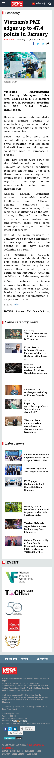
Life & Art (32, 753)
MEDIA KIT (11, 659)
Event (13, 562)
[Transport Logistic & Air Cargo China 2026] (13, 469)
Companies (28, 750)
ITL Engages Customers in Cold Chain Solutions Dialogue (34, 485)
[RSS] (48, 43)
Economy (15, 750)
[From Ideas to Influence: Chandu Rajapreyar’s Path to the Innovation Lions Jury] (13, 348)
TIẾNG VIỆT (42, 3)
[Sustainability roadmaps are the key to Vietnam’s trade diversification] (13, 390)
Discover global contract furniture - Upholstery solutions (35, 370)
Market (6, 753)
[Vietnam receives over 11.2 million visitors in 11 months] (13, 334)
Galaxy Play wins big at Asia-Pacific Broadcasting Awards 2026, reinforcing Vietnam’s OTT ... (36, 546)
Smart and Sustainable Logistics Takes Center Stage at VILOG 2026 (36, 457)
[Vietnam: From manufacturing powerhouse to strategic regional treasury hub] (13, 421)
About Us (42, 659)
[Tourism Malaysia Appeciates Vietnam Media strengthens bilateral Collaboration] (13, 524)
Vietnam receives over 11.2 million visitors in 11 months (36, 336)
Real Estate (18, 753)
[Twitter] (38, 43)
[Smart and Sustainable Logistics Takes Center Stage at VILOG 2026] (13, 455)
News (5, 750)
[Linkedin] (43, 43)
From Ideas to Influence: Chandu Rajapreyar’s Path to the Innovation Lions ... (35, 353)
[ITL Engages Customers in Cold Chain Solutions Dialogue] (13, 482)
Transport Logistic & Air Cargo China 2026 (36, 470)
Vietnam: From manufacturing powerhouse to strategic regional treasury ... (34, 426)
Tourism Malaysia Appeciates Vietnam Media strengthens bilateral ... (35, 527)
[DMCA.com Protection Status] (13, 738)
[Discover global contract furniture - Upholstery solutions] (13, 368)
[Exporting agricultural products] (13, 404)
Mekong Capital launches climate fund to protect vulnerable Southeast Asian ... (36, 511)
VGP (15, 304)
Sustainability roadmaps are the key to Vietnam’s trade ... (36, 392)
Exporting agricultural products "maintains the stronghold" (36, 408)
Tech (39, 750)
